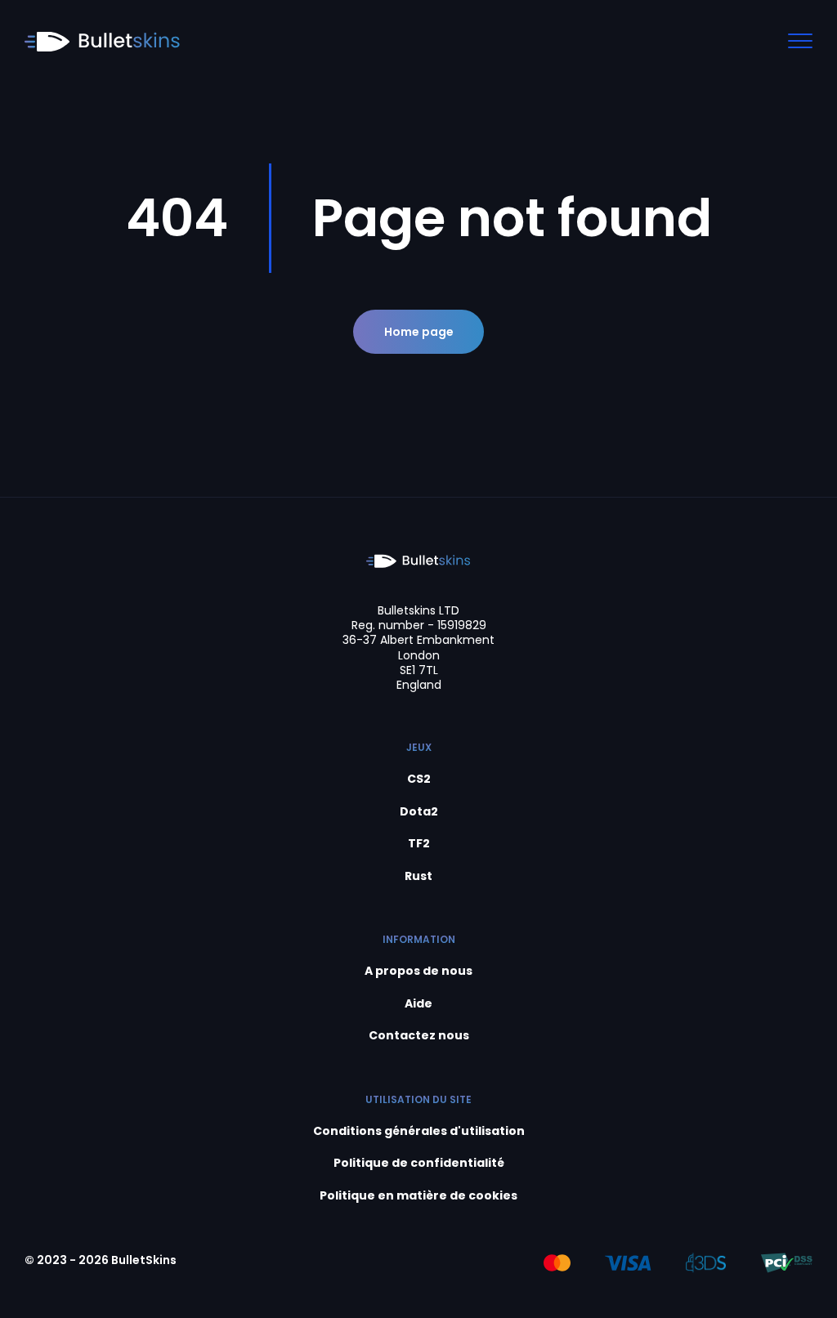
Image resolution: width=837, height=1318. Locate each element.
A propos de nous (418, 971)
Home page (419, 332)
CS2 (419, 779)
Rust (418, 876)
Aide (418, 1004)
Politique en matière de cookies (418, 1196)
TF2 (419, 843)
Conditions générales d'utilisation (419, 1131)
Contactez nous (419, 1035)
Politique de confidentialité (418, 1163)
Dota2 (419, 812)
